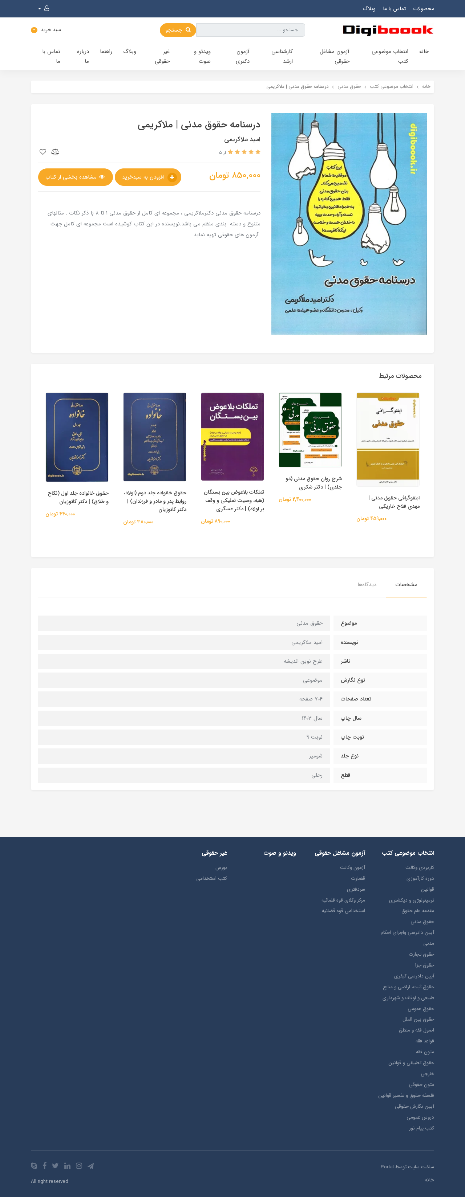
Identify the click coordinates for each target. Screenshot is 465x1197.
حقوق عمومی (421, 1009)
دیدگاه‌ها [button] (366, 584)
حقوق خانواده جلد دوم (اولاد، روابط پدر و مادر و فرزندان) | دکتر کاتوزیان (155, 501)
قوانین (427, 889)
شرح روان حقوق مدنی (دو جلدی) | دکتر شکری (314, 483)
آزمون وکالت (352, 867)
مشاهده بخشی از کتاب (71, 177)
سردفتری (356, 889)
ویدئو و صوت (202, 56)
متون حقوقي (421, 1084)
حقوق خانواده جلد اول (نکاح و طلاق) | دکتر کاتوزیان (78, 497)
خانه (424, 51)
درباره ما (83, 56)
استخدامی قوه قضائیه (343, 911)
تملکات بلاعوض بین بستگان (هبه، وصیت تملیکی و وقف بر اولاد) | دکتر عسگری (234, 500)
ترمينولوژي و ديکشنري (411, 900)
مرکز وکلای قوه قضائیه (343, 900)
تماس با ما (394, 9)
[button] (43, 8)
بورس (221, 867)
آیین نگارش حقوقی (414, 1106)
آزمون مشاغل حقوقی (334, 56)
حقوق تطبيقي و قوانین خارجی (411, 1068)
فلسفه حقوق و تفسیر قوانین (406, 1095)
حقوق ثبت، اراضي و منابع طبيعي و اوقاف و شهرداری (408, 992)
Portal (387, 1167)
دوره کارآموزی (420, 878)
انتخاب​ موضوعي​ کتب (390, 56)
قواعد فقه (425, 1041)
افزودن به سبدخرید (144, 177)
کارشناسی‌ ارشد (282, 56)
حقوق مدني (422, 922)
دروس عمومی (420, 1117)
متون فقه (425, 1052)
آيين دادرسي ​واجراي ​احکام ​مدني (406, 938)
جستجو (174, 30)
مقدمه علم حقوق (417, 911)
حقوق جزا (424, 965)
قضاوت (358, 878)
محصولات (423, 9)
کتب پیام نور (421, 1128)
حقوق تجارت (421, 954)
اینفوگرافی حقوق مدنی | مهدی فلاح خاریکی (394, 502)
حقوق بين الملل (418, 1019)
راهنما (106, 51)
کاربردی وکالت (419, 867)
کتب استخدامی (211, 878)
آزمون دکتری (243, 56)
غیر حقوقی (162, 56)
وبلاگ (369, 9)
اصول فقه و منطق (416, 1030)
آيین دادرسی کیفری (414, 976)
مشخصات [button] (406, 584)
